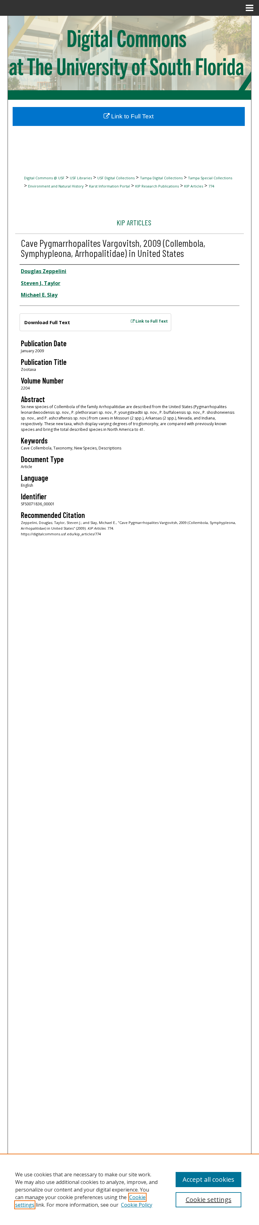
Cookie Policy (136, 1204)
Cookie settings (209, 1199)
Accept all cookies (208, 1179)
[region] (129, 1189)
